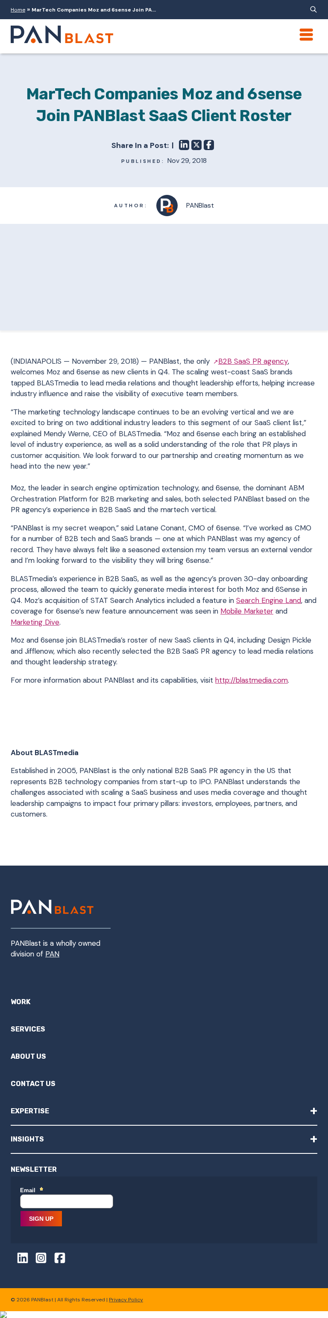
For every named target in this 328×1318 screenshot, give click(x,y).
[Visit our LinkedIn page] (20, 1259)
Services (28, 1029)
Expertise (164, 1111)
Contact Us (33, 1084)
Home (18, 9)
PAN (52, 954)
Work (20, 1002)
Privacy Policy (126, 1299)
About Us (28, 1056)
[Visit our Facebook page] (57, 1259)
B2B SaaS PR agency (253, 361)
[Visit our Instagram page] (38, 1259)
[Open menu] (306, 34)
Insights (164, 1139)
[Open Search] (312, 9)
